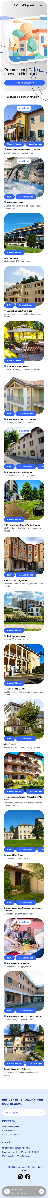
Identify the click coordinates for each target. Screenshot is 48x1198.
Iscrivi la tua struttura (11, 1134)
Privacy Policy (8, 1130)
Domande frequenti (10, 1126)
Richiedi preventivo (24, 83)
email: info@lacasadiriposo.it (15, 1148)
